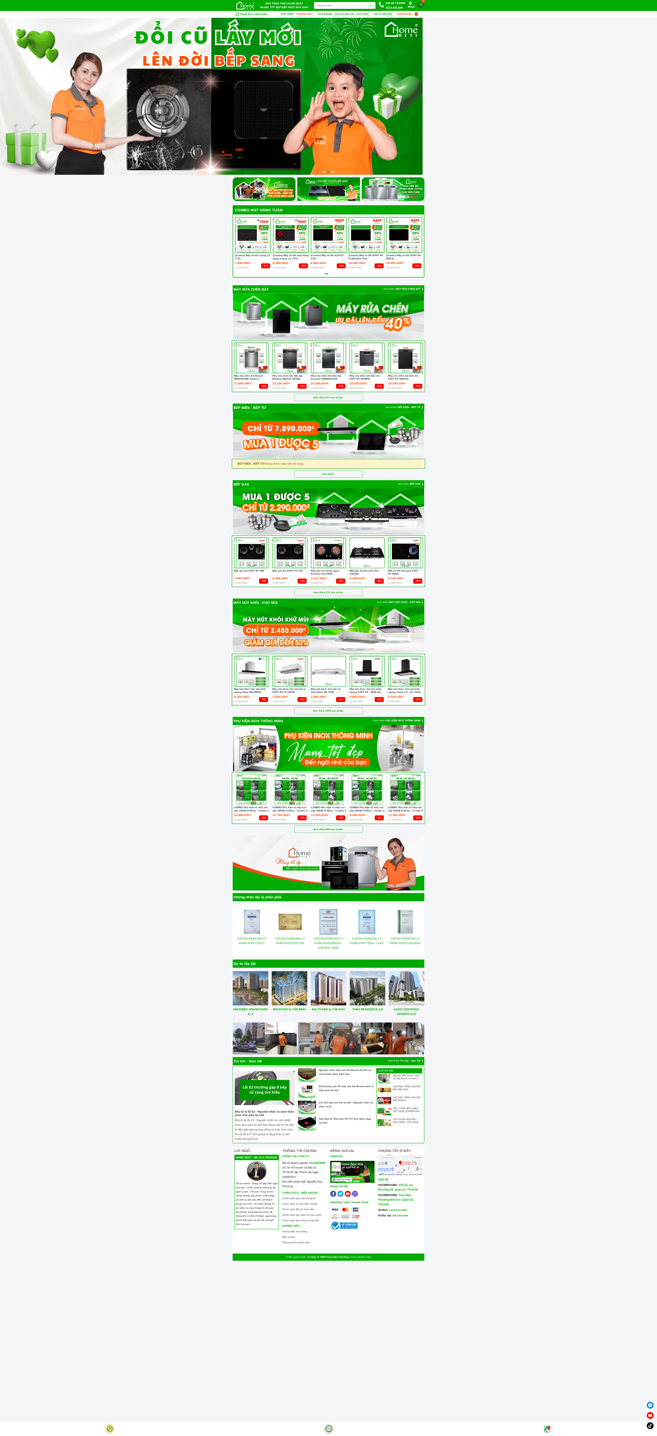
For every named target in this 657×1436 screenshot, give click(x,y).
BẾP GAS (241, 484)
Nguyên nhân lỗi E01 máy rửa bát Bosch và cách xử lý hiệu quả (406, 1077)
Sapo (368, 1257)
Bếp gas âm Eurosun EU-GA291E (364, 572)
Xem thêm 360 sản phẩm (328, 829)
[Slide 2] (328, 96)
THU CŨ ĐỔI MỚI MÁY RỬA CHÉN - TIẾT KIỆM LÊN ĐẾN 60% (405, 1121)
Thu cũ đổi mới (383, 14)
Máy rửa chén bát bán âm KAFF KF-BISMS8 (365, 377)
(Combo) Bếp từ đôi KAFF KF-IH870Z (404, 257)
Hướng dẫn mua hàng (294, 1231)
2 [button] (330, 273)
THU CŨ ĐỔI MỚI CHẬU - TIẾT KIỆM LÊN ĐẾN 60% (406, 1110)
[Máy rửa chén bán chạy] (328, 316)
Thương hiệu (304, 14)
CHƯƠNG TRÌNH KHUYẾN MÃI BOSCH (407, 1099)
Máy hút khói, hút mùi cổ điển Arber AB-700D (325, 690)
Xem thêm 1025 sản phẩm (328, 710)
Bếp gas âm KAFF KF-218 (287, 570)
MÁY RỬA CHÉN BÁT (251, 289)
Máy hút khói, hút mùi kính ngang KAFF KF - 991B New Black (366, 691)
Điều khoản (288, 1237)
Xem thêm (328, 474)
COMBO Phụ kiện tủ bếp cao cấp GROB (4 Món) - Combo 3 (328, 809)
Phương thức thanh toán (296, 1242)
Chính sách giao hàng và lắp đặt (300, 1220)
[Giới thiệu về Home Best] (328, 862)
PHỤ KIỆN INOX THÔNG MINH (258, 721)
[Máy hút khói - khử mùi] (328, 630)
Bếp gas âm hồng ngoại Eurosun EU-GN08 (325, 572)
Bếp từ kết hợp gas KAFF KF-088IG (403, 572)
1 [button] (326, 273)
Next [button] (432, 933)
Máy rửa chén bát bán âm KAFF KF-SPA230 (403, 377)
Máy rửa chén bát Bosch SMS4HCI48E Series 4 (248, 377)
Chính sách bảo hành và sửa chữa (301, 1215)
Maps (411, 6)
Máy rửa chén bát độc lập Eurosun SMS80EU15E (326, 377)
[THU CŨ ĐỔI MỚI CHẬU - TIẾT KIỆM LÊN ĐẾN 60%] (384, 1111)
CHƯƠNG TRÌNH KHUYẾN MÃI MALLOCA (407, 1088)
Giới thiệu (287, 14)
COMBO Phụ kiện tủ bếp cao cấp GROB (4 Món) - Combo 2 (289, 809)
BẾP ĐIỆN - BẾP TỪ (250, 408)
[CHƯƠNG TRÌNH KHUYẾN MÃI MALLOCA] (384, 1089)
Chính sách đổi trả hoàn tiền (298, 1209)
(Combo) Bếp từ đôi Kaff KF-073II (328, 257)
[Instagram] (355, 1194)
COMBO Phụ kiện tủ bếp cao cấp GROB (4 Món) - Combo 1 (251, 809)
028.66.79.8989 (395, 3)
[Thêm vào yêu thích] (244, 235)
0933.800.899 (394, 7)
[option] (328, 96)
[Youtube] (348, 1194)
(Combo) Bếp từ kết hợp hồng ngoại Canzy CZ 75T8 (291, 257)
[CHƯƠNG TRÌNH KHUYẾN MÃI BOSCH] (384, 1100)
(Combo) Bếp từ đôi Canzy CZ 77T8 (252, 257)
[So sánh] (269, 235)
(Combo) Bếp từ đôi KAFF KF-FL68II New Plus (366, 257)
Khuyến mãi (404, 14)
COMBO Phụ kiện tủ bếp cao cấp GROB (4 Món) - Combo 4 (367, 809)
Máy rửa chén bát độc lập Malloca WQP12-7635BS (287, 377)
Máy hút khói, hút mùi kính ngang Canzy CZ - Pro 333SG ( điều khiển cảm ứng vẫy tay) (405, 691)
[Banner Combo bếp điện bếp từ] (328, 435)
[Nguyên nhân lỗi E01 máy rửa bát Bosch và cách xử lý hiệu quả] (384, 1079)
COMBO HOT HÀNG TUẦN (259, 210)
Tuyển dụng (324, 14)
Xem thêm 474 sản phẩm (328, 397)
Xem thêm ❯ (403, 288)
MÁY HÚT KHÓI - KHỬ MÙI (256, 603)
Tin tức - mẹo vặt (248, 1061)
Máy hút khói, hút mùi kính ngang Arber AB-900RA (250, 690)
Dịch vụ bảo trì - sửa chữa (352, 14)
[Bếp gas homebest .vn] (328, 511)
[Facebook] (333, 1194)
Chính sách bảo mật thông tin (298, 1198)
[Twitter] (340, 1194)
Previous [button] (224, 933)
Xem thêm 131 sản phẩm (328, 592)
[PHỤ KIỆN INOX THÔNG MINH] (328, 748)
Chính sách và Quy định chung (299, 1203)
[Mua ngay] (237, 235)
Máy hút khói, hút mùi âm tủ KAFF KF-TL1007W (289, 690)
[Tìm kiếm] (370, 5)
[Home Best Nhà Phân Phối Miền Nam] (245, 5)
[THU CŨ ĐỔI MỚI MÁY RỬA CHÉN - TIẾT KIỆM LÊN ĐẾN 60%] (384, 1122)
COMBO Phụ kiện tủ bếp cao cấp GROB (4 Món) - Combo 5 (405, 809)
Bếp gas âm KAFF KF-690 (249, 570)
